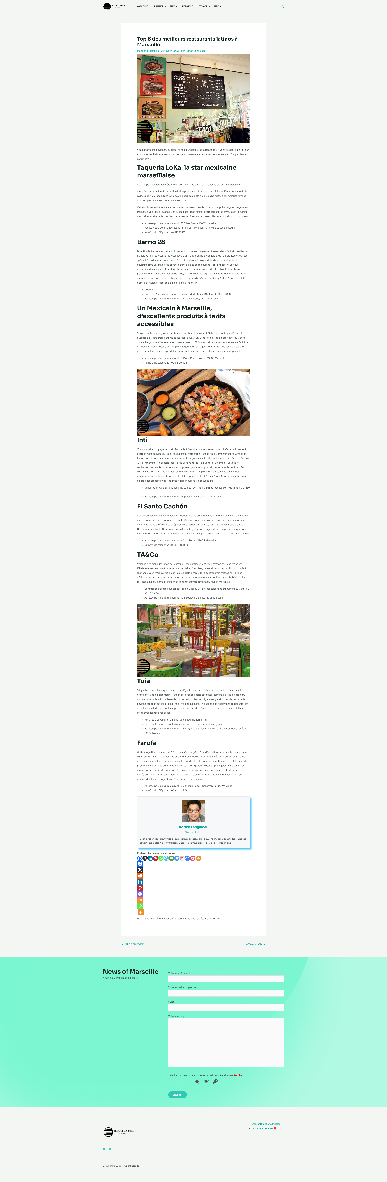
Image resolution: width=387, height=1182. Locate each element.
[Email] (171, 858)
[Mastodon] (140, 894)
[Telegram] (176, 858)
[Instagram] (166, 858)
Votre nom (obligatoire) (181, 972)
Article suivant (256, 943)
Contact (256, 1123)
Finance (158, 6)
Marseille (142, 6)
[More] (198, 858)
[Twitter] (110, 1149)
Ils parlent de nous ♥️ (264, 1128)
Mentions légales (270, 1123)
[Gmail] (182, 858)
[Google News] (187, 858)
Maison (174, 6)
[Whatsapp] (161, 858)
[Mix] (140, 900)
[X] (145, 858)
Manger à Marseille (148, 50)
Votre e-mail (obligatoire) (182, 987)
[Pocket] (192, 858)
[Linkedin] (150, 858)
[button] (149, 6)
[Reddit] (140, 876)
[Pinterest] (155, 858)
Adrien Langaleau (193, 827)
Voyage (203, 6)
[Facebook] (139, 858)
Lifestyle (187, 6)
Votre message (176, 1016)
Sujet (171, 1001)
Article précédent (132, 943)
